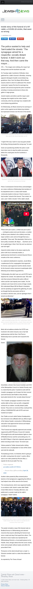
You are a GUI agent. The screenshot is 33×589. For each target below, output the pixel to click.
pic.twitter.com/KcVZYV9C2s (12, 467)
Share (13, 38)
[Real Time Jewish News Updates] (16, 11)
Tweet (5, 38)
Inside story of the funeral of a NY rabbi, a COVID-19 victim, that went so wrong (16, 29)
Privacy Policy (4, 584)
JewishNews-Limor (6, 35)
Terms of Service (5, 585)
